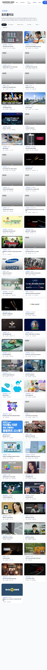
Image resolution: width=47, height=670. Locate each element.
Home (17, 2)
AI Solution (29, 2)
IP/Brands (34, 2)
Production (22, 2)
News (40, 2)
